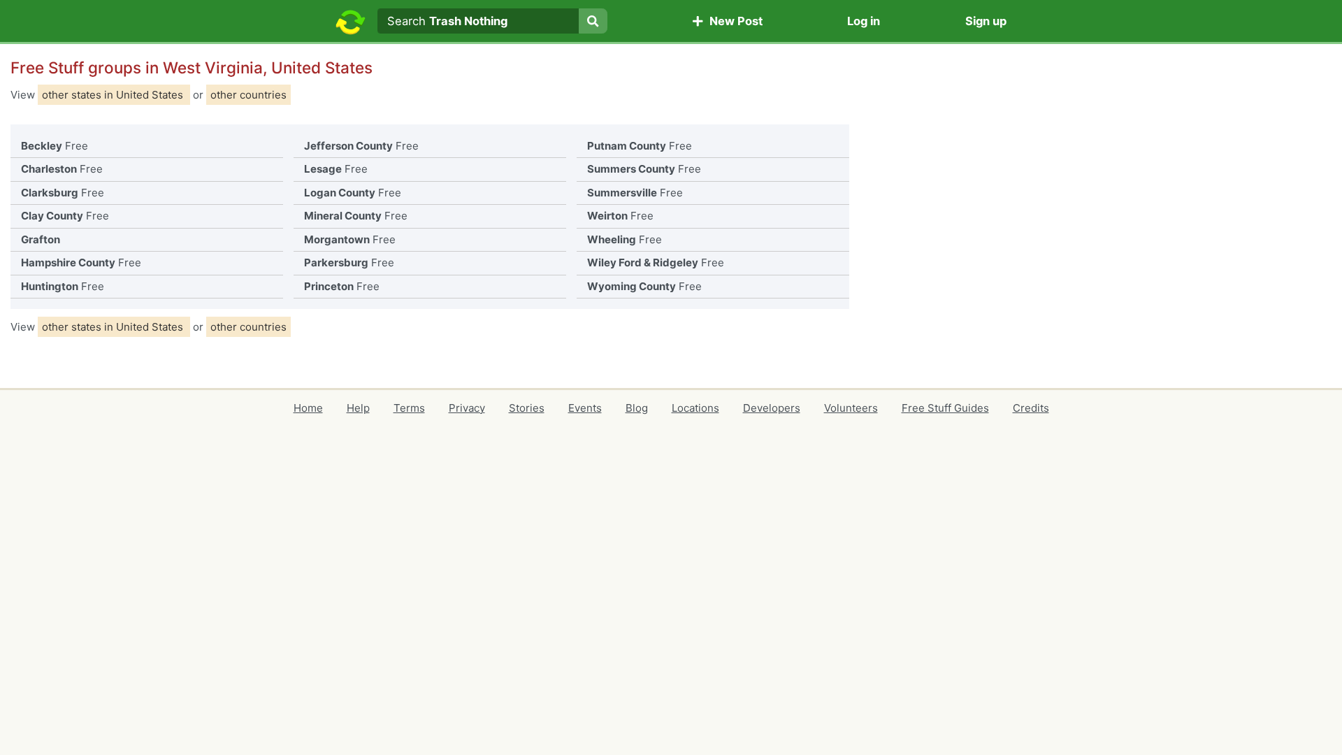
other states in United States (114, 94)
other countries (248, 94)
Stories (526, 408)
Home (308, 408)
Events (585, 408)
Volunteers (851, 408)
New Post (733, 21)
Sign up (985, 21)
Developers (771, 408)
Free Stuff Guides (945, 408)
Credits (1031, 408)
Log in (863, 21)
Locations (695, 408)
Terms (409, 408)
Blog (637, 408)
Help (358, 408)
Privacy (467, 408)
